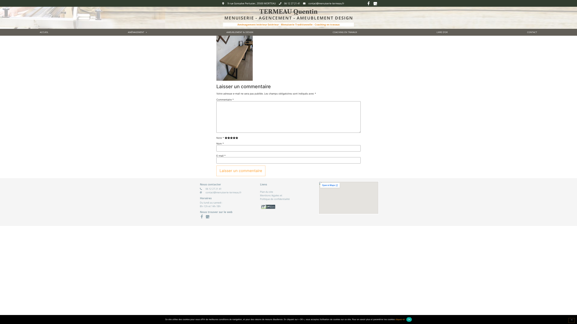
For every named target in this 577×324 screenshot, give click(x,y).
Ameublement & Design (239, 32)
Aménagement (136, 32)
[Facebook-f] (368, 3)
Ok (409, 319)
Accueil (44, 32)
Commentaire (225, 99)
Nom (220, 143)
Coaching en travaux (345, 32)
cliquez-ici (400, 319)
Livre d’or (442, 32)
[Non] (571, 320)
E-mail (221, 155)
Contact (532, 32)
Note (220, 138)
